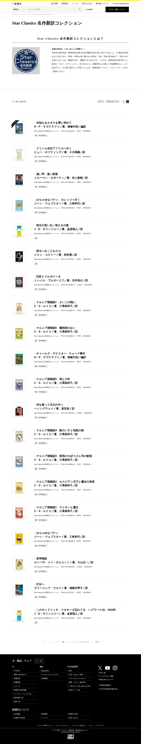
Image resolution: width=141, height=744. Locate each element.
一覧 (40, 661)
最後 (97, 642)
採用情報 (64, 4)
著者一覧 (17, 701)
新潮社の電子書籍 (20, 690)
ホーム (14, 14)
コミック (17, 686)
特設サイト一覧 (74, 690)
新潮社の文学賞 (19, 718)
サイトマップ (100, 725)
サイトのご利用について (44, 725)
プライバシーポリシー (62, 725)
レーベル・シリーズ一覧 (27, 14)
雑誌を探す (45, 671)
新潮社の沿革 (73, 714)
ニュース (75, 4)
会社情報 (54, 4)
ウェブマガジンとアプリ (50, 674)
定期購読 (45, 678)
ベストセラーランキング (77, 678)
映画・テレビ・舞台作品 (77, 682)
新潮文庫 (17, 678)
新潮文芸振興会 (105, 685)
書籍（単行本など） (21, 674)
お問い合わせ (87, 4)
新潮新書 (17, 682)
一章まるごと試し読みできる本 (80, 686)
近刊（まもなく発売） (76, 674)
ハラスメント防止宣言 (78, 725)
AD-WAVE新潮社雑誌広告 (109, 689)
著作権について (102, 4)
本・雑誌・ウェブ (118, 9)
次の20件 (84, 642)
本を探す (17, 671)
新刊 (70, 671)
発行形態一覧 (18, 698)
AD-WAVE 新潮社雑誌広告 (121, 4)
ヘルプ (90, 725)
